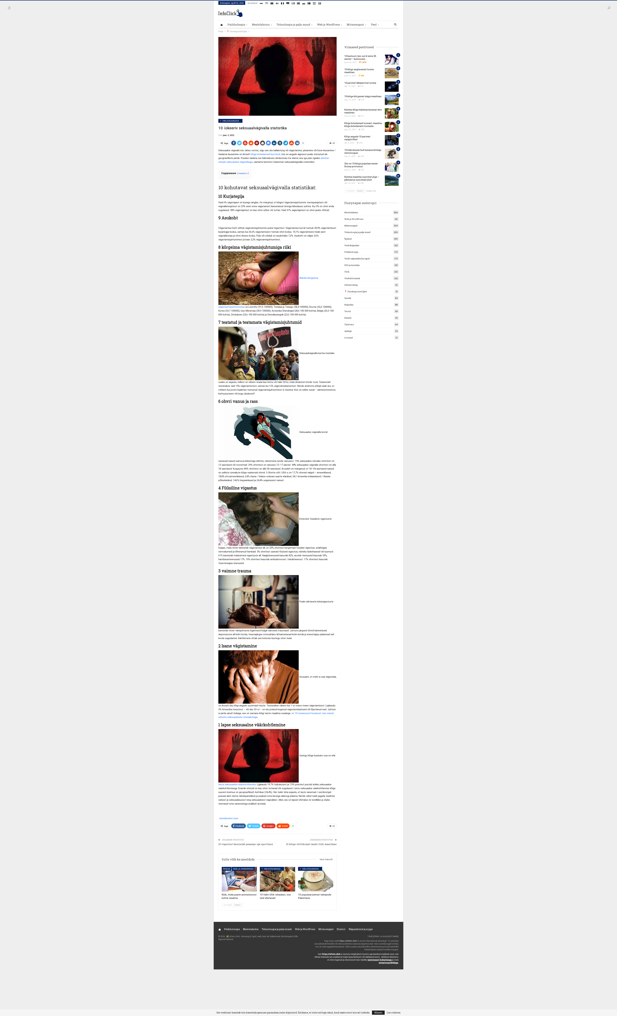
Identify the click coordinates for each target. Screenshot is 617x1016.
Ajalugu (348, 331)
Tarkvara (349, 324)
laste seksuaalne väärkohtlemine (237, 784)
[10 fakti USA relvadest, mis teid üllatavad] (277, 879)
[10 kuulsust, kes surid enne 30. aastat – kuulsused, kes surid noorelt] (392, 60)
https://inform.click (348, 941)
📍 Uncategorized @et (230, 121)
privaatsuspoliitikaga (388, 963)
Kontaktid (252, 3)
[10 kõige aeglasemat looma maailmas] (392, 73)
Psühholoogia (236, 24)
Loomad (348, 337)
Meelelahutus (261, 24)
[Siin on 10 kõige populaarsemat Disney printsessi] (392, 167)
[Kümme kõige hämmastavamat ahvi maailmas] (392, 113)
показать (242, 173)
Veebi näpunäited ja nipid (357, 258)
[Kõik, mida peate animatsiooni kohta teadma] (239, 879)
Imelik (347, 298)
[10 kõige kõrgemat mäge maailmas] (392, 100)
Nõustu (378, 1012)
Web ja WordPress (328, 24)
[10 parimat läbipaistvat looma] (392, 86)
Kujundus (348, 304)
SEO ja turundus (352, 265)
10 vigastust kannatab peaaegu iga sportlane (245, 844)
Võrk (346, 271)
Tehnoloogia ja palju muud (293, 24)
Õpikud (226, 869)
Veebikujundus (351, 245)
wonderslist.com (228, 818)
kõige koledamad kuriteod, (265, 154)
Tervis (347, 311)
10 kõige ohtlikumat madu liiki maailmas (311, 844)
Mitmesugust (355, 24)
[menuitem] (261, 2)
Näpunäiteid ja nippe (361, 929)
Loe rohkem (394, 1013)
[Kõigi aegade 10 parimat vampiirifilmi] (392, 140)
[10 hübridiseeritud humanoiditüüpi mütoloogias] (392, 154)
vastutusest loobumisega (380, 960)
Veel (374, 24)
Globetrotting (351, 284)
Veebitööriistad (352, 278)
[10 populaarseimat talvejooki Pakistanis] (315, 879)
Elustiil (347, 317)
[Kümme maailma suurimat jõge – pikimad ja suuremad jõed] (392, 180)
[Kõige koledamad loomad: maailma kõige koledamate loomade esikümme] (392, 127)
